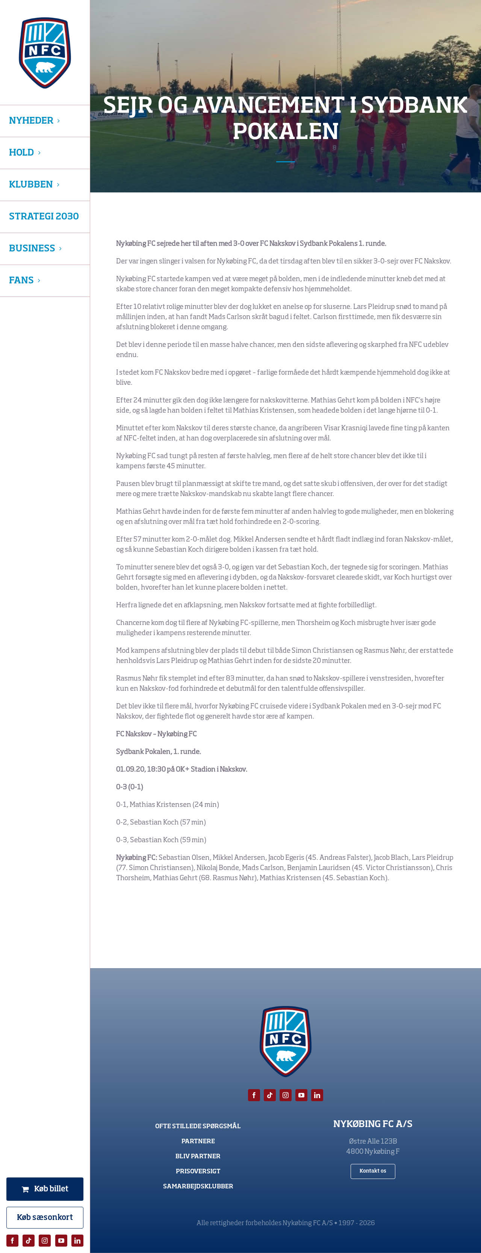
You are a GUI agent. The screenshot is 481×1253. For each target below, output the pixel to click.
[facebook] (12, 1241)
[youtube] (61, 1241)
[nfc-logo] (45, 53)
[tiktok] (29, 1241)
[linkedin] (77, 1241)
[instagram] (45, 1241)
